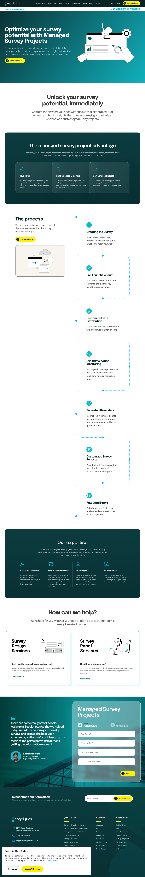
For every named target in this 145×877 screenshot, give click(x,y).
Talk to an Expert (122, 842)
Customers (87, 3)
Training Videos (121, 845)
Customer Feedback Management (76, 828)
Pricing (97, 3)
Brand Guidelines (102, 849)
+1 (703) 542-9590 (23, 836)
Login (118, 3)
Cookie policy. (52, 861)
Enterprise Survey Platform (73, 835)
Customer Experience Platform (75, 825)
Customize (12, 869)
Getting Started (121, 825)
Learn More (17, 676)
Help (117, 828)
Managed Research (71, 839)
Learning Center (122, 835)
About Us (99, 825)
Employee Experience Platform (75, 832)
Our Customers (101, 842)
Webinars (119, 849)
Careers (99, 832)
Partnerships (100, 845)
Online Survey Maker (71, 842)
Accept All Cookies (32, 869)
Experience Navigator (71, 845)
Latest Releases (122, 832)
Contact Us (100, 835)
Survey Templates (122, 839)
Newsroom (100, 839)
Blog (97, 828)
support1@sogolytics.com (27, 841)
